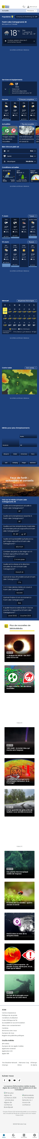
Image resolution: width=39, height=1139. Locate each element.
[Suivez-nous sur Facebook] (4, 1080)
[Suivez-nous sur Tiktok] (19, 1080)
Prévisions (30, 11)
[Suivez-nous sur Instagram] (9, 1080)
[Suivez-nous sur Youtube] (14, 1080)
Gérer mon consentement (11, 1025)
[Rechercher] (24, 7)
